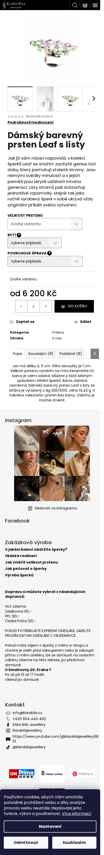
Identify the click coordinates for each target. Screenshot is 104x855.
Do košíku (77, 306)
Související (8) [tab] (41, 353)
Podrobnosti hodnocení (31, 122)
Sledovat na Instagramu (56, 508)
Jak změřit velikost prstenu (31, 562)
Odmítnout (26, 842)
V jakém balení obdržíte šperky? (36, 549)
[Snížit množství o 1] (21, 306)
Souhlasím (74, 842)
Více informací (76, 813)
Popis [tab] (17, 353)
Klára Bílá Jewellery (29, 724)
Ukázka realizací (21, 556)
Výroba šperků (19, 575)
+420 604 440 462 (29, 718)
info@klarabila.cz (27, 712)
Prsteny (58, 332)
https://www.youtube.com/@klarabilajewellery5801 (55, 739)
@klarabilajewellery (29, 747)
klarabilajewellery (27, 730)
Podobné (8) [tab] (71, 353)
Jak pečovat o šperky (26, 569)
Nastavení (50, 826)
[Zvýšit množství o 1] (46, 306)
